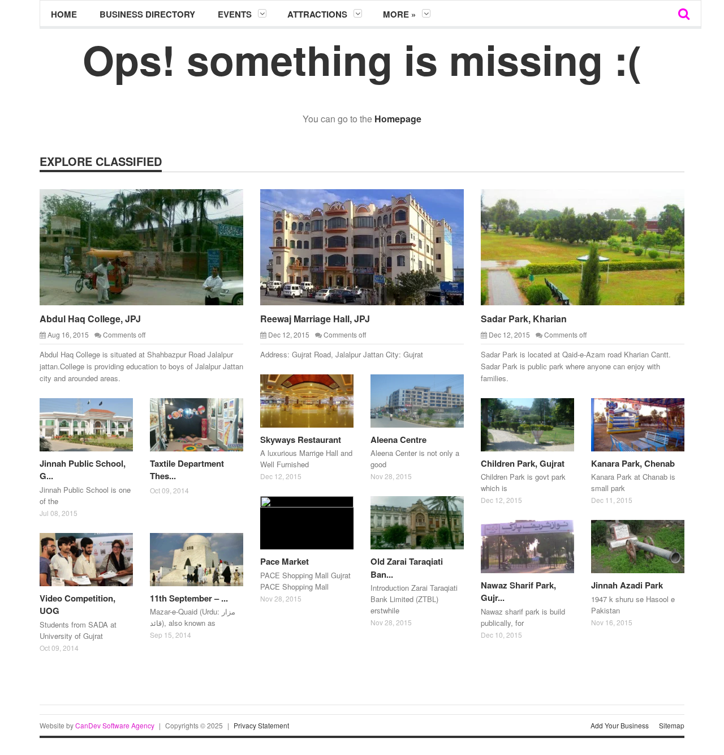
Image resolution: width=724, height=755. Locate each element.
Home (64, 14)
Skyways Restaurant (300, 439)
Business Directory (147, 14)
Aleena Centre (398, 439)
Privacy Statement (261, 725)
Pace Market (284, 561)
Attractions (317, 14)
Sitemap (671, 725)
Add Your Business (620, 725)
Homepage (397, 118)
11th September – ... (189, 598)
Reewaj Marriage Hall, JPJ (315, 318)
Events (235, 14)
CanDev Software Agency (114, 725)
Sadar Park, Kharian (524, 318)
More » (399, 14)
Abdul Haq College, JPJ (90, 318)
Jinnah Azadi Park (627, 585)
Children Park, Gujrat (522, 463)
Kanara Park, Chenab (633, 463)
